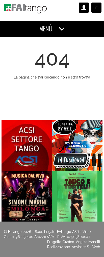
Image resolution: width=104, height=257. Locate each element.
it (96, 7)
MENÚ (46, 29)
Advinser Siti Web (86, 247)
